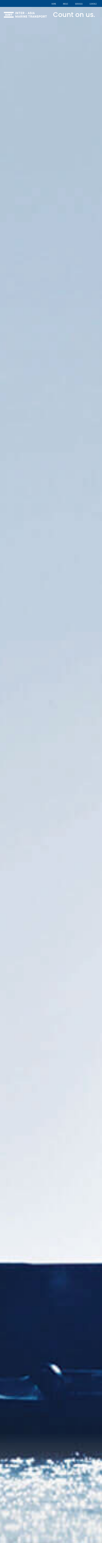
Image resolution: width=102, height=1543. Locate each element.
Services (79, 4)
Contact (93, 4)
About (65, 4)
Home (54, 4)
